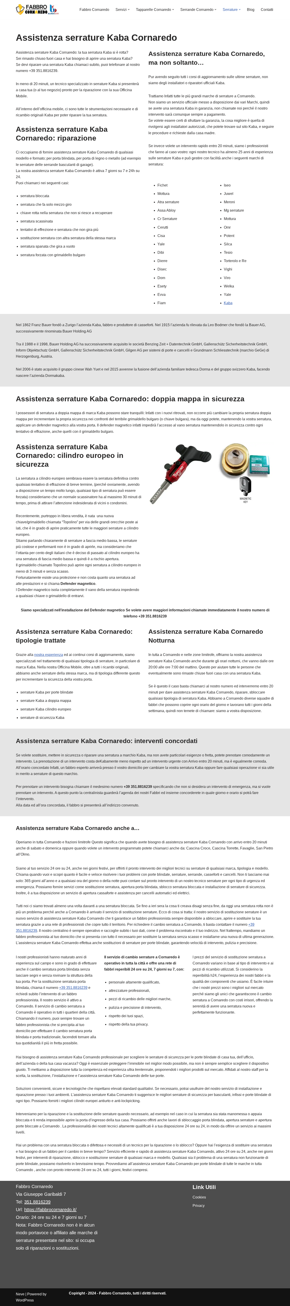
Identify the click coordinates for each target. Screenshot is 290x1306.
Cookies (199, 1197)
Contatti (267, 10)
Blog (250, 10)
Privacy (199, 1206)
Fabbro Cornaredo (94, 10)
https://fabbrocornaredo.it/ (50, 1209)
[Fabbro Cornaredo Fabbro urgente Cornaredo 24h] (37, 9)
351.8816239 (37, 1201)
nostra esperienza (48, 655)
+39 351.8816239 (73, 988)
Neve (20, 1294)
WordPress (25, 1300)
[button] (129, 9)
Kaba (228, 303)
